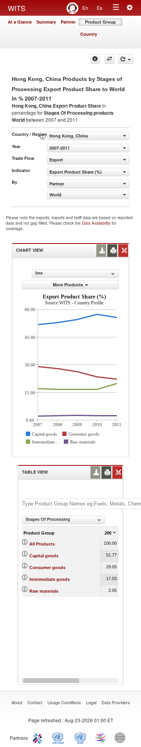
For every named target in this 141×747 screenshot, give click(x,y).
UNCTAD (59, 737)
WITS (16, 8)
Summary (46, 22)
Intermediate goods (49, 579)
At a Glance (20, 22)
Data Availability (97, 223)
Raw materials (43, 591)
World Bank (122, 737)
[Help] (95, 59)
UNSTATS (80, 737)
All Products (42, 544)
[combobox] (63, 520)
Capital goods (43, 555)
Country (88, 34)
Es (99, 7)
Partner (68, 22)
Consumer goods (47, 567)
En (85, 7)
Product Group (100, 22)
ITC (39, 737)
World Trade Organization (101, 737)
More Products (68, 284)
